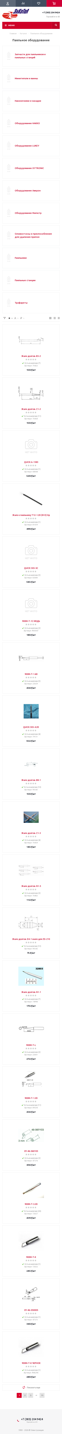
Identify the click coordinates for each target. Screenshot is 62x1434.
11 (42, 1395)
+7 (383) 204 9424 (51, 12)
